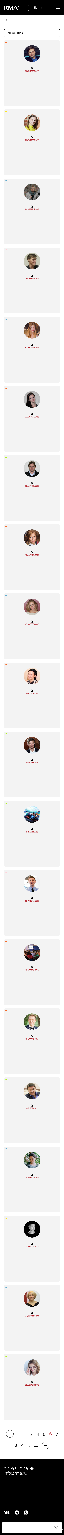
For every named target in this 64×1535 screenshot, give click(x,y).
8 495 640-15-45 (19, 1468)
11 (36, 1445)
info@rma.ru (15, 1473)
